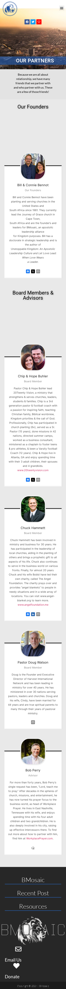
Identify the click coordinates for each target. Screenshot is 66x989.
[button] (61, 8)
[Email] (38, 274)
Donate (12, 976)
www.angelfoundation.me (33, 604)
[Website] (33, 850)
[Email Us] (18, 949)
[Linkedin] (33, 616)
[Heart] (38, 21)
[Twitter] (33, 21)
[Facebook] (27, 21)
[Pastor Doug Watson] (32, 643)
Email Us (13, 960)
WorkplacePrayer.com (39, 838)
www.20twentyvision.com (33, 470)
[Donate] (16, 966)
